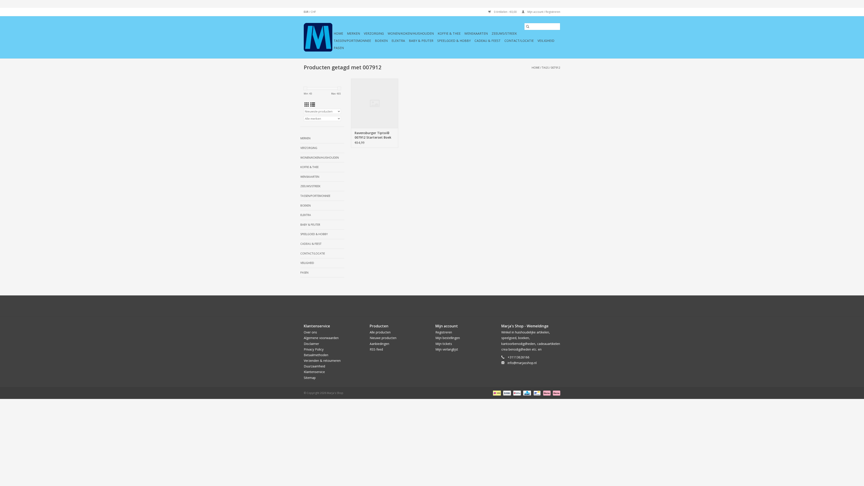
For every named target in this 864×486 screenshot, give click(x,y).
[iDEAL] (496, 393)
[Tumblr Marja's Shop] (448, 305)
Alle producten (380, 332)
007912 (555, 68)
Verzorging (374, 33)
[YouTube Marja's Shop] (440, 305)
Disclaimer (311, 344)
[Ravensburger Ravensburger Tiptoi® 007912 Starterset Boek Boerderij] (374, 103)
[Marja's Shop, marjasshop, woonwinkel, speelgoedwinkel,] (318, 37)
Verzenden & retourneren (322, 360)
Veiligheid (546, 40)
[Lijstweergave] (312, 104)
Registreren (443, 332)
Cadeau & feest (488, 40)
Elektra (398, 40)
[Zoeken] (527, 26)
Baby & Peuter (421, 40)
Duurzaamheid (314, 366)
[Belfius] (517, 393)
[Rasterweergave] (306, 104)
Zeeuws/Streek (504, 33)
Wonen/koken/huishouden (411, 33)
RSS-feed (376, 349)
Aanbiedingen (379, 344)
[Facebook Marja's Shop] (407, 305)
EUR (306, 12)
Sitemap (310, 378)
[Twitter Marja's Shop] (415, 305)
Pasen (339, 48)
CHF (313, 12)
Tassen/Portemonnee (352, 40)
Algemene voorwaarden (321, 338)
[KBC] (526, 393)
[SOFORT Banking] (546, 393)
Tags (545, 68)
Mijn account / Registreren (543, 12)
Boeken (381, 40)
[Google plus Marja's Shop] (424, 305)
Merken (353, 33)
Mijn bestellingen (447, 338)
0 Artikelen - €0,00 (505, 12)
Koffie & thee (449, 33)
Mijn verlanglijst (446, 349)
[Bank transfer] (507, 393)
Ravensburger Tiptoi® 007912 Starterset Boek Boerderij (373, 135)
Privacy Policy (314, 349)
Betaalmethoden (316, 355)
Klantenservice (314, 372)
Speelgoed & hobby (454, 40)
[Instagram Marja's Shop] (456, 305)
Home (338, 33)
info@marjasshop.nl (522, 363)
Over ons (310, 332)
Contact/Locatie (519, 40)
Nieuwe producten (383, 338)
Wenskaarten (476, 33)
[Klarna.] (555, 393)
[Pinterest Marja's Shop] (432, 305)
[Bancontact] (537, 393)
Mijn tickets (443, 344)
